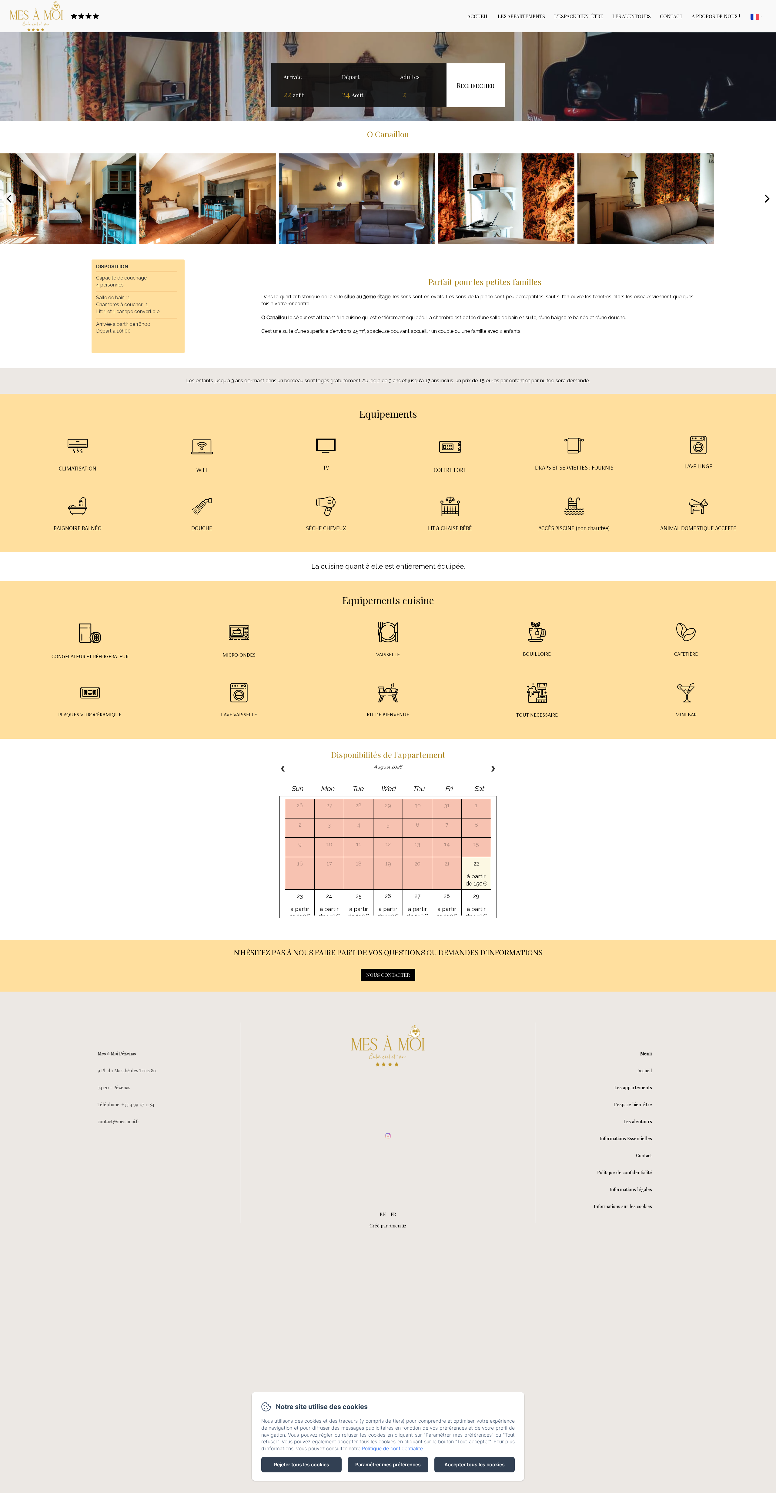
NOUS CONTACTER (388, 975)
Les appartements (521, 16)
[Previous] (9, 199)
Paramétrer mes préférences (388, 1464)
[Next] (766, 199)
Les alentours (631, 16)
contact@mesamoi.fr (118, 1121)
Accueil (478, 16)
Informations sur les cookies (623, 1206)
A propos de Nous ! (716, 16)
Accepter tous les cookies (474, 1464)
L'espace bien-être (578, 16)
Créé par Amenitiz (388, 1226)
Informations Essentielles (626, 1138)
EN (383, 1214)
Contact (671, 16)
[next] (493, 769)
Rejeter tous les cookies (301, 1464)
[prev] (283, 769)
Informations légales (631, 1189)
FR (393, 1214)
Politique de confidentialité (624, 1172)
